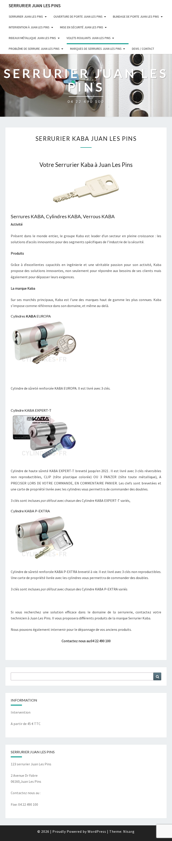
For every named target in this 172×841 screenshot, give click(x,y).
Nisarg (129, 831)
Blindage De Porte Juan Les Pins (136, 17)
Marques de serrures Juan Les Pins (96, 49)
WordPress (97, 831)
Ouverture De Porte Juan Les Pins (78, 17)
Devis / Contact (143, 49)
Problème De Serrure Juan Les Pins (34, 49)
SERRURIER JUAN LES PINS (34, 5)
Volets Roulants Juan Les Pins (89, 38)
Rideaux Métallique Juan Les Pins (32, 38)
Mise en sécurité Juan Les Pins (81, 27)
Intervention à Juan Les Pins (29, 27)
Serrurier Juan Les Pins (26, 17)
